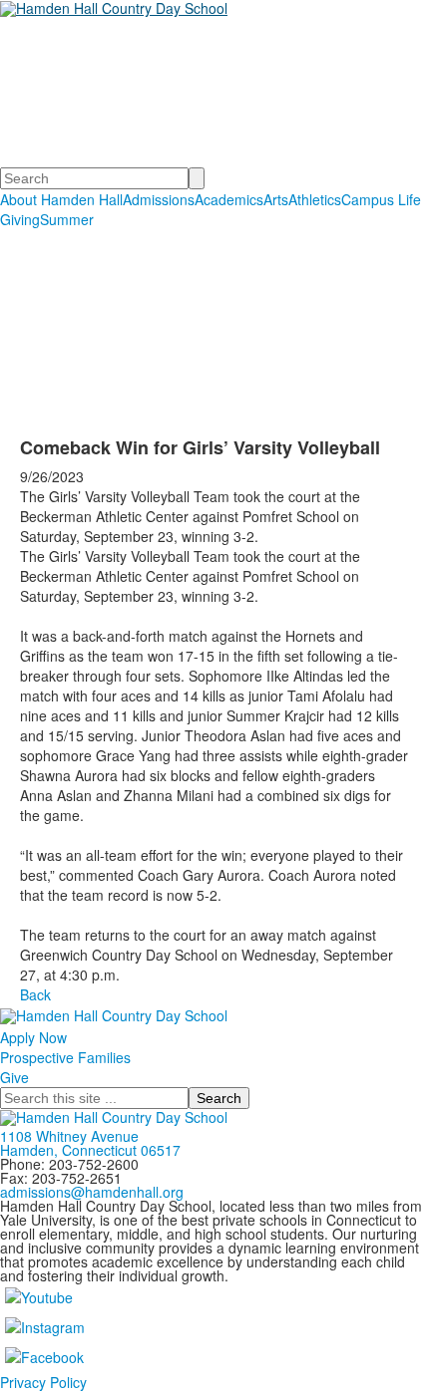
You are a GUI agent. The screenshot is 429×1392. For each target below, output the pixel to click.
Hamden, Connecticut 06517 (90, 1150)
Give (14, 1077)
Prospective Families (65, 1057)
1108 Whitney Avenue (69, 1136)
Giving (20, 219)
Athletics (314, 199)
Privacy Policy (43, 1382)
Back (35, 994)
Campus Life (381, 199)
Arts (275, 199)
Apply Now (33, 1037)
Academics (229, 199)
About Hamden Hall (61, 199)
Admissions (159, 199)
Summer (67, 219)
